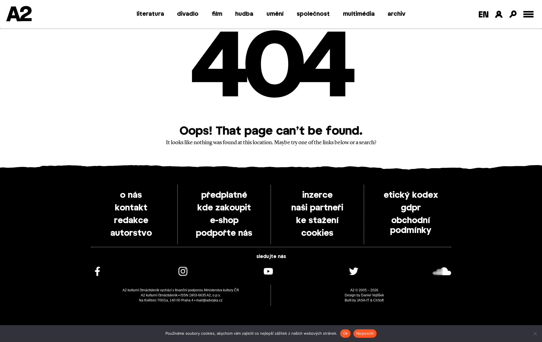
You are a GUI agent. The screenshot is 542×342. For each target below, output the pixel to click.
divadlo (187, 14)
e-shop (224, 220)
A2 (18, 14)
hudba (244, 14)
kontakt (131, 208)
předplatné (224, 195)
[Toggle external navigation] (528, 14)
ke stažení (317, 220)
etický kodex (411, 195)
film (217, 14)
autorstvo (131, 233)
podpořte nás (224, 233)
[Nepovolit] (535, 333)
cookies (317, 233)
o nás (131, 195)
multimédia (359, 14)
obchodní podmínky (410, 225)
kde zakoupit (224, 208)
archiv (396, 14)
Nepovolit (365, 333)
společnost (313, 14)
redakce (131, 220)
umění (275, 14)
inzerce (317, 195)
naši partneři (317, 208)
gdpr (411, 208)
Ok (345, 333)
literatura (150, 14)
